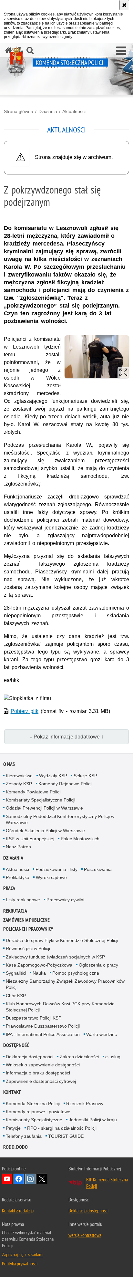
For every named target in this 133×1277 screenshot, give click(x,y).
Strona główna (18, 111)
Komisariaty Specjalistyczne (34, 1119)
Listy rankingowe (23, 899)
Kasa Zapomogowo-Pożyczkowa (39, 965)
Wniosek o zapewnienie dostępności (43, 1064)
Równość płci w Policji (28, 948)
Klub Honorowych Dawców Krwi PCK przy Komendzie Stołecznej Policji (60, 1006)
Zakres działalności (79, 1056)
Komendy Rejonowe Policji (65, 783)
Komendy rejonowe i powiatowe (38, 1111)
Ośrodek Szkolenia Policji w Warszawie (45, 830)
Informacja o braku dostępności (38, 1072)
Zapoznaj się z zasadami (22, 1254)
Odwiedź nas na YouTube (7, 1179)
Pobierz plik (25, 711)
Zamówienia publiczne (26, 919)
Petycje (13, 1128)
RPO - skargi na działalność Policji (62, 1128)
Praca (9, 888)
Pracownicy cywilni (65, 899)
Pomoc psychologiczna (75, 973)
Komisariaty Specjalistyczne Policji (40, 799)
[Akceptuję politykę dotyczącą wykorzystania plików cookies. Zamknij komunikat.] (124, 5)
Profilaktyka (17, 877)
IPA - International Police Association (43, 1034)
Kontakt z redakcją (18, 1210)
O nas (9, 764)
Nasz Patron (18, 846)
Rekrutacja (15, 910)
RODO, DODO (15, 1147)
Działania (47, 111)
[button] (121, 51)
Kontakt (12, 1092)
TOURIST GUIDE (66, 1136)
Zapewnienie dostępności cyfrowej (41, 1081)
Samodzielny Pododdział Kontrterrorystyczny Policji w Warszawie (60, 819)
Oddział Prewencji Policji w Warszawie (44, 808)
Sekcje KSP (85, 775)
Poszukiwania (98, 869)
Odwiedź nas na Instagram (30, 1179)
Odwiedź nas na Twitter (42, 1179)
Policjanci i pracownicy (28, 929)
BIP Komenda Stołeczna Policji (107, 1182)
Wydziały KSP (53, 775)
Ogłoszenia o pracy (98, 965)
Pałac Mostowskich (80, 838)
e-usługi (113, 1056)
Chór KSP (16, 995)
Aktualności (74, 111)
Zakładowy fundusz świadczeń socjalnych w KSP (55, 956)
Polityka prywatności (19, 1263)
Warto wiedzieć (101, 1034)
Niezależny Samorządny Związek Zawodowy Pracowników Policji (65, 984)
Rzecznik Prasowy (84, 1103)
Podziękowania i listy (56, 869)
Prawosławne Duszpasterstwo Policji (43, 1026)
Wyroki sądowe (51, 877)
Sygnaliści (16, 973)
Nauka (39, 973)
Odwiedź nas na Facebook (19, 1179)
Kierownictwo (19, 775)
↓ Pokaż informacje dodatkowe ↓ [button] (67, 736)
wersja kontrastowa (84, 1235)
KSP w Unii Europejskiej (30, 838)
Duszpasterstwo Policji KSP (33, 1018)
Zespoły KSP (19, 783)
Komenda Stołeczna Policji (33, 1103)
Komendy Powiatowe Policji (33, 791)
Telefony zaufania (24, 1136)
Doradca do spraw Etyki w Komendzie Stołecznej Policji (62, 940)
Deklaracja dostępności (29, 1056)
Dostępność (16, 1045)
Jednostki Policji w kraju (93, 1119)
